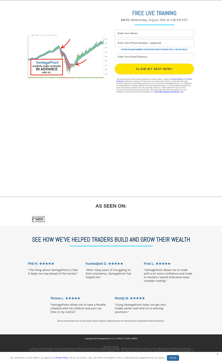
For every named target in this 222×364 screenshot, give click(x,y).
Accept (173, 358)
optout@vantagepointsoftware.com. (169, 92)
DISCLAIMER (131, 339)
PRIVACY (121, 339)
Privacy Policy (177, 79)
